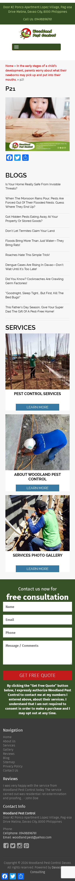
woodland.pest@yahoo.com (32, 837)
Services (9, 745)
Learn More (37, 407)
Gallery (8, 749)
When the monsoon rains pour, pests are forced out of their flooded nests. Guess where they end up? (34, 203)
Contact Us (10, 770)
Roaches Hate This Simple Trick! (27, 255)
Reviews (8, 753)
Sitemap (9, 762)
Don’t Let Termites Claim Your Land (30, 231)
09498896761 (43, 19)
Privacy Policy (12, 766)
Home (9, 66)
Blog (6, 758)
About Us (9, 741)
